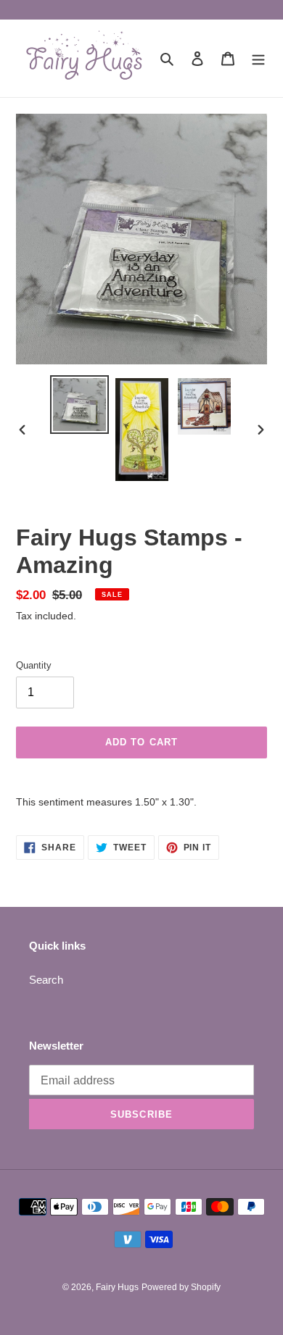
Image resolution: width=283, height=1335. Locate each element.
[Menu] (258, 58)
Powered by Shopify (181, 1287)
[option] (80, 405)
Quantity (34, 665)
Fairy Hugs (117, 1287)
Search (46, 980)
